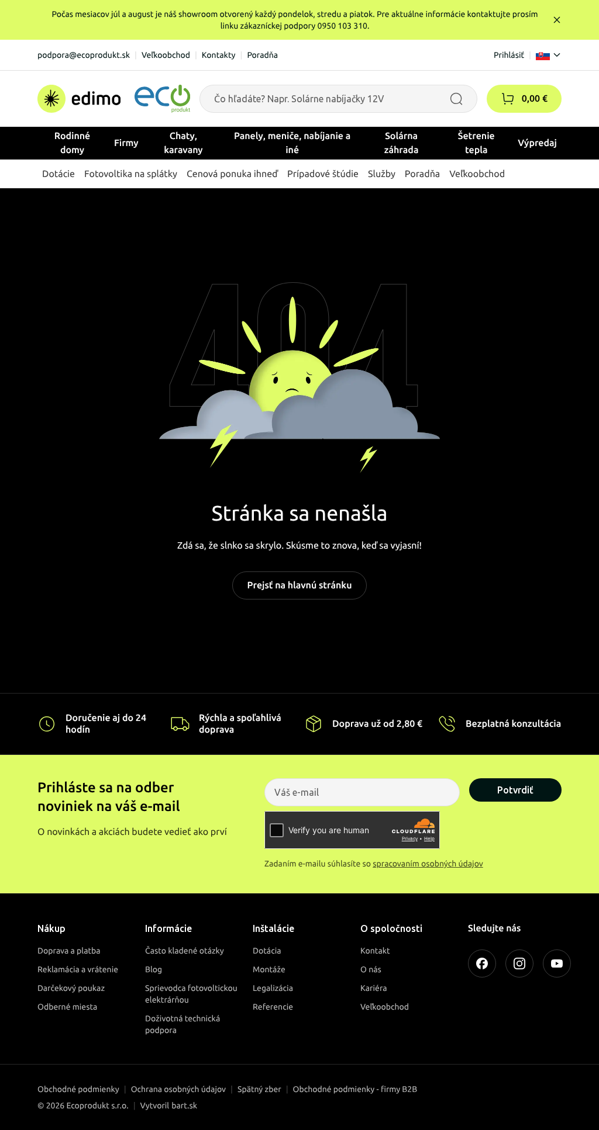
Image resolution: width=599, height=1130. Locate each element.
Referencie (273, 1006)
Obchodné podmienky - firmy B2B (355, 1089)
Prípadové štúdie (323, 174)
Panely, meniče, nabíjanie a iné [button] (292, 143)
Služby (381, 174)
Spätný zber (259, 1089)
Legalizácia (273, 988)
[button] (508, 99)
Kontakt (375, 950)
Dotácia (267, 950)
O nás (370, 969)
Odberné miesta (67, 1006)
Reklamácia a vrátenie (77, 969)
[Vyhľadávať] (456, 99)
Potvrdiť (515, 790)
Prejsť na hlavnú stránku (299, 585)
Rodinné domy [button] (72, 143)
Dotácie (58, 174)
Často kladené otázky (184, 950)
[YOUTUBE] (557, 963)
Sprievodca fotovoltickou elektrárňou (191, 993)
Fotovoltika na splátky (130, 174)
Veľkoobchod (166, 55)
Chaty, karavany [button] (183, 143)
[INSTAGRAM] (519, 963)
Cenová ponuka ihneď (232, 174)
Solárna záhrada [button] (401, 143)
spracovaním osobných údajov (428, 863)
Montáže (269, 969)
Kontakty (219, 55)
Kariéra (373, 988)
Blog (153, 969)
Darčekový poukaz (71, 988)
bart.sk (184, 1105)
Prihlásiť (509, 55)
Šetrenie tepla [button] (476, 143)
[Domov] (113, 99)
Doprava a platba (69, 950)
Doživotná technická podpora (182, 1024)
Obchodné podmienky (78, 1089)
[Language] (549, 55)
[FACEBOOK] (482, 963)
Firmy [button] (126, 143)
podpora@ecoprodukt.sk (83, 55)
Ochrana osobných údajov (178, 1089)
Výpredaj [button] (537, 143)
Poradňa (262, 55)
